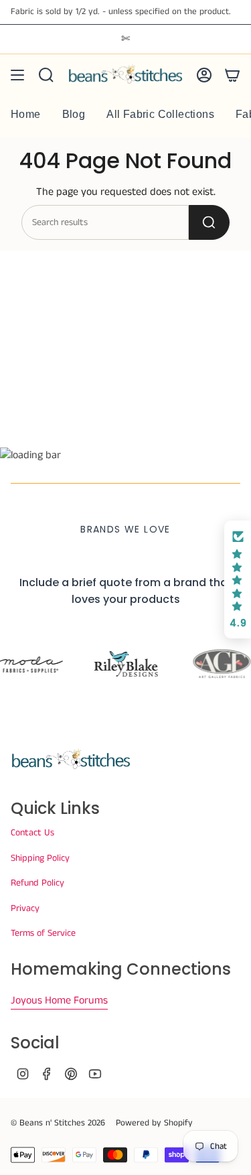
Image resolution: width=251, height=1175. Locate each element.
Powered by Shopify (154, 1123)
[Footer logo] (71, 759)
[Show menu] (17, 75)
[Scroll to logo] (126, 664)
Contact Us (32, 832)
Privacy (25, 908)
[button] (237, 579)
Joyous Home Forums (59, 1000)
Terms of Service (43, 933)
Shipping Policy (40, 858)
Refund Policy (37, 883)
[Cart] (232, 75)
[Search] (209, 222)
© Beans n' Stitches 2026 (58, 1123)
